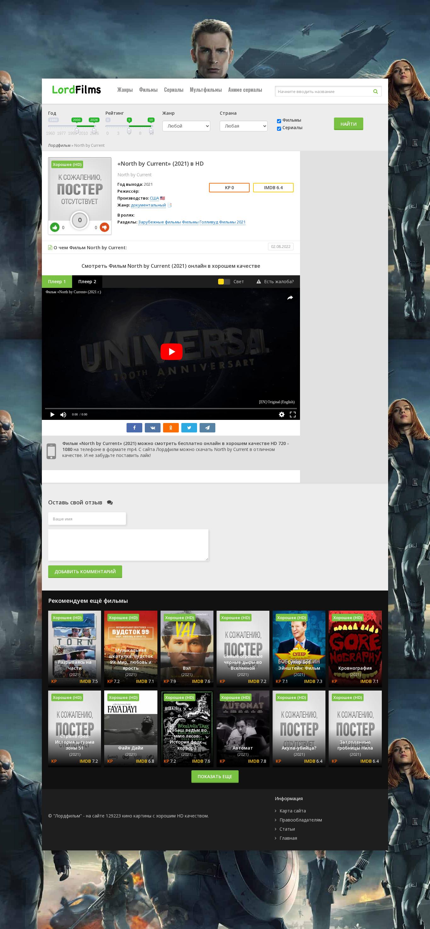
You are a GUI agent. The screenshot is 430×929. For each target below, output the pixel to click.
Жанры (125, 89)
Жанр (168, 113)
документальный (148, 205)
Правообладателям (301, 820)
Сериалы (174, 89)
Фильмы (148, 89)
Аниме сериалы (245, 89)
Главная (288, 838)
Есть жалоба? (279, 281)
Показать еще (215, 776)
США (154, 198)
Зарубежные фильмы (159, 222)
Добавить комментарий (85, 571)
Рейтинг (114, 113)
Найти (349, 124)
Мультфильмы (206, 89)
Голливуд (209, 222)
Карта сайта (293, 811)
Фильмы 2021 (232, 222)
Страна (228, 113)
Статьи (287, 829)
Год (52, 113)
